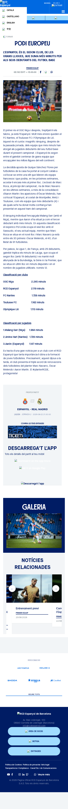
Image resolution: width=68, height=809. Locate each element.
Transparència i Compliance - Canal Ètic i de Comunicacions (30, 768)
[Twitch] (27, 774)
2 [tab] (31, 550)
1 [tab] (26, 550)
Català (10, 10)
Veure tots (34, 694)
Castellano (13, 16)
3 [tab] (36, 550)
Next (55, 588)
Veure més (44, 774)
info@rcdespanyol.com (34, 725)
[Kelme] (45, 668)
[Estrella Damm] (34, 680)
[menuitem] (57, 4)
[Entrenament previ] (32, 588)
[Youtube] (8, 774)
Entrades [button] (36, 751)
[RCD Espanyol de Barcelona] (5, 6)
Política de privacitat (31, 764)
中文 (9, 29)
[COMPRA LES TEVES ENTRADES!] (32, 432)
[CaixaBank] (55, 680)
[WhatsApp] (52, 72)
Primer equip (32, 68)
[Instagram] (20, 774)
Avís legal (45, 764)
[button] (34, 18)
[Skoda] (47, 2)
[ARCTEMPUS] (23, 668)
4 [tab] (41, 550)
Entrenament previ (27, 608)
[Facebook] (12, 774)
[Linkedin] (23, 774)
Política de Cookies (13, 764)
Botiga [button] (35, 741)
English (11, 22)
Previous (12, 588)
